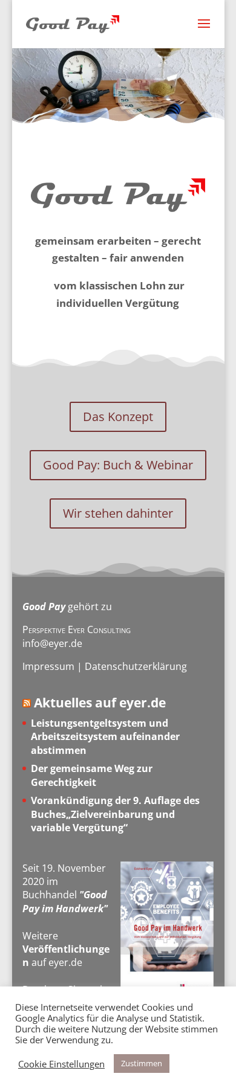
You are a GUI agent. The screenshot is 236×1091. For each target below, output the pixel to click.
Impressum (48, 666)
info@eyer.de (52, 643)
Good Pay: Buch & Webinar (118, 465)
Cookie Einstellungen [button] (61, 1063)
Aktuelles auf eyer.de (100, 702)
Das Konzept (118, 416)
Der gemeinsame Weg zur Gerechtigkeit (91, 775)
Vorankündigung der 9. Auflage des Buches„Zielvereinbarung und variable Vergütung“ (115, 814)
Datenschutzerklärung (136, 666)
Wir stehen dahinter (118, 513)
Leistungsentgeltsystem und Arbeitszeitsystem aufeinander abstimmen (105, 736)
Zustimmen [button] (141, 1063)
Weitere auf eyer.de (66, 949)
